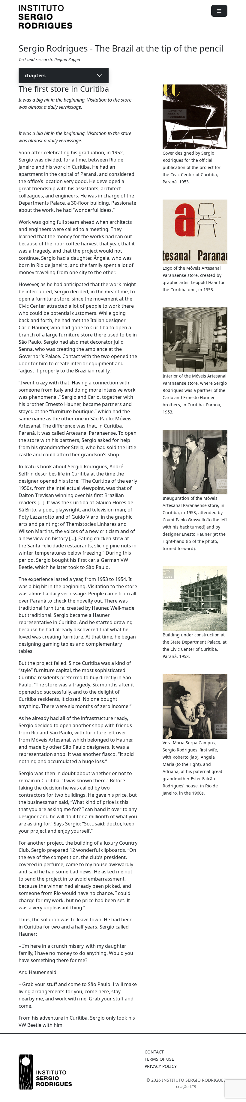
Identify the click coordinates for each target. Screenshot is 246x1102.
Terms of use (159, 1059)
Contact (154, 1052)
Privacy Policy (161, 1066)
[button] (219, 11)
